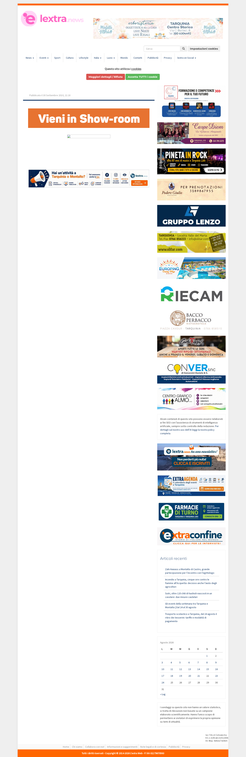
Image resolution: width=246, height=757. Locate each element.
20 (189, 675)
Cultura (69, 57)
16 (216, 669)
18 (172, 675)
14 (198, 669)
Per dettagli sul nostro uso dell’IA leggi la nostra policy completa (189, 430)
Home (66, 746)
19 (180, 675)
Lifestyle (83, 57)
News (29, 57)
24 (163, 682)
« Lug (163, 694)
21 (198, 675)
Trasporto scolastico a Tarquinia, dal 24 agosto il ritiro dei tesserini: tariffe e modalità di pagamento (191, 617)
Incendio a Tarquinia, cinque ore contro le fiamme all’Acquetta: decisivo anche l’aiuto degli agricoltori (191, 583)
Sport (57, 57)
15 (207, 669)
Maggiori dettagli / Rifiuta (106, 76)
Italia (97, 57)
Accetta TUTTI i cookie (142, 76)
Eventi (43, 57)
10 (163, 669)
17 (163, 675)
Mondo (124, 57)
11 (172, 669)
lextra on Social (185, 57)
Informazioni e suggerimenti (122, 746)
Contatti (137, 57)
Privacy (168, 57)
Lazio (110, 57)
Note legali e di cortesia (153, 746)
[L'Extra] (52, 18)
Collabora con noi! (94, 746)
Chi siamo (77, 746)
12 (180, 669)
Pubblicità (153, 57)
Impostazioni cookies (204, 48)
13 (189, 669)
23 (216, 675)
